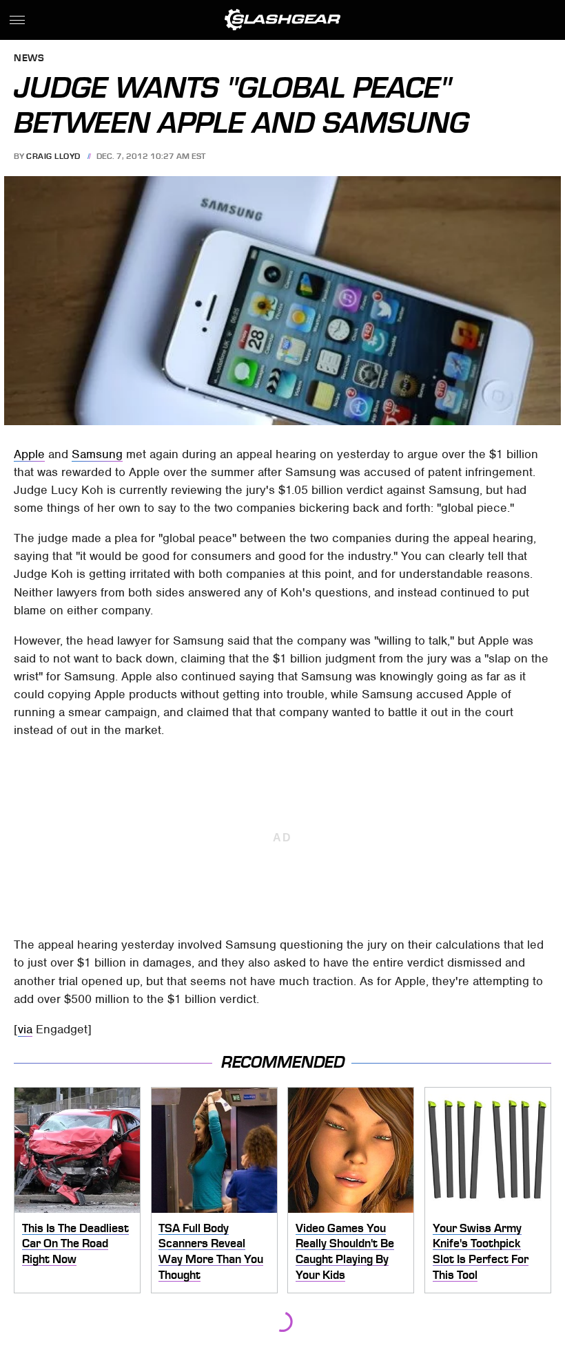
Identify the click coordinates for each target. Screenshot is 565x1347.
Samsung (97, 454)
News (29, 58)
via (25, 1029)
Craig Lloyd (53, 156)
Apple (29, 454)
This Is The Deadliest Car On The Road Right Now (75, 1243)
